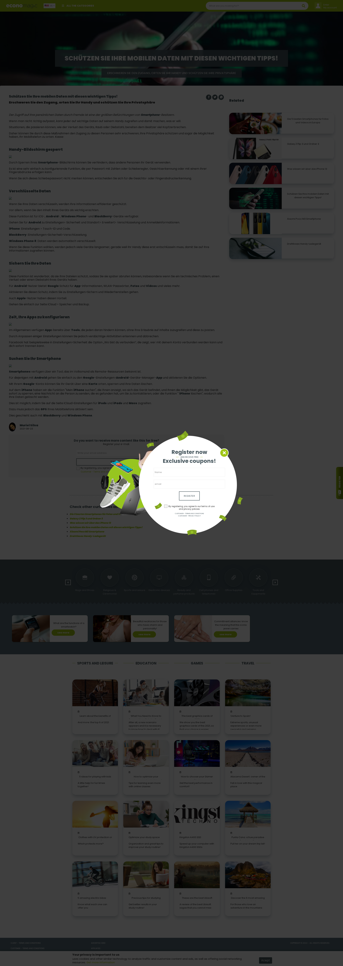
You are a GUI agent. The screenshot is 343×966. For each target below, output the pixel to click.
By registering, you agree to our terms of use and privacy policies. (191, 507)
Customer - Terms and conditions (189, 513)
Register (189, 496)
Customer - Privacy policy (189, 516)
